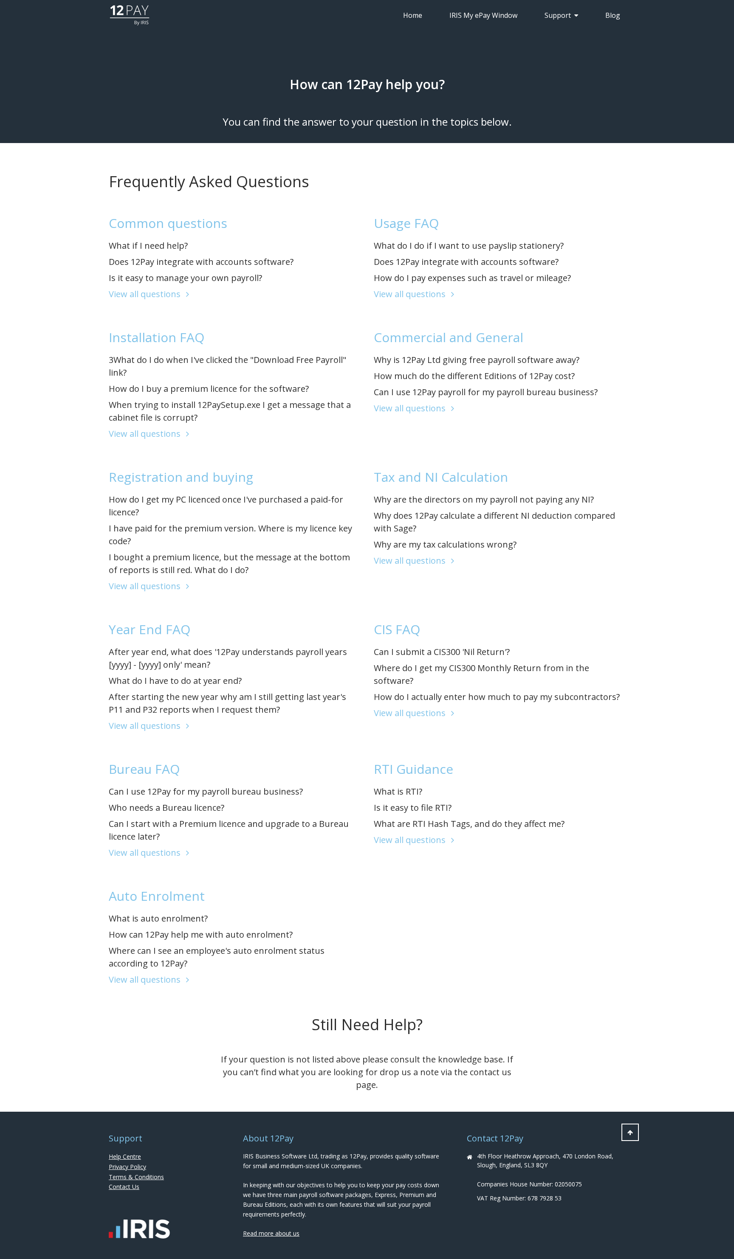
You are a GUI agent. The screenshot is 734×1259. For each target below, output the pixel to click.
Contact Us (124, 1187)
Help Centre (125, 1156)
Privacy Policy (127, 1167)
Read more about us (271, 1233)
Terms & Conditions (136, 1177)
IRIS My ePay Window (483, 15)
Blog (612, 15)
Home (412, 15)
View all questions (146, 294)
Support (558, 15)
